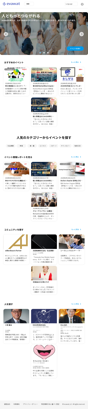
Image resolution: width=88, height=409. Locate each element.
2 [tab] (44, 53)
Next (81, 33)
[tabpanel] (44, 33)
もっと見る (75, 62)
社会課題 (11, 146)
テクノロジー (65, 146)
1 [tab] (40, 53)
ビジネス (43, 146)
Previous (5, 33)
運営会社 (7, 404)
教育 (21, 146)
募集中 (80, 69)
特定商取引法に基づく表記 (50, 404)
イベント (9, 69)
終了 (26, 164)
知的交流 (77, 146)
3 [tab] (48, 53)
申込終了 (24, 69)
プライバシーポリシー (30, 404)
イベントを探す (75, 48)
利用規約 (17, 404)
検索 (27, 4)
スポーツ (54, 146)
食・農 (32, 146)
